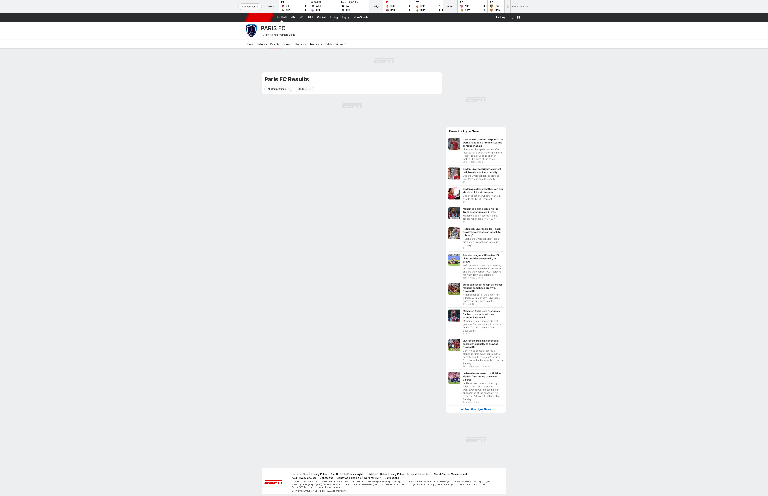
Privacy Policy (319, 474)
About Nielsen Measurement (450, 474)
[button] (511, 17)
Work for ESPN (372, 478)
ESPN (259, 17)
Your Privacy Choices (304, 478)
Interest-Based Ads (419, 474)
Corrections (392, 478)
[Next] (507, 6)
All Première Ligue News (476, 409)
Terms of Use (300, 474)
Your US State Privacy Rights (347, 474)
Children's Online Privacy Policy (386, 474)
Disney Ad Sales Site (349, 478)
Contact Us (326, 478)
